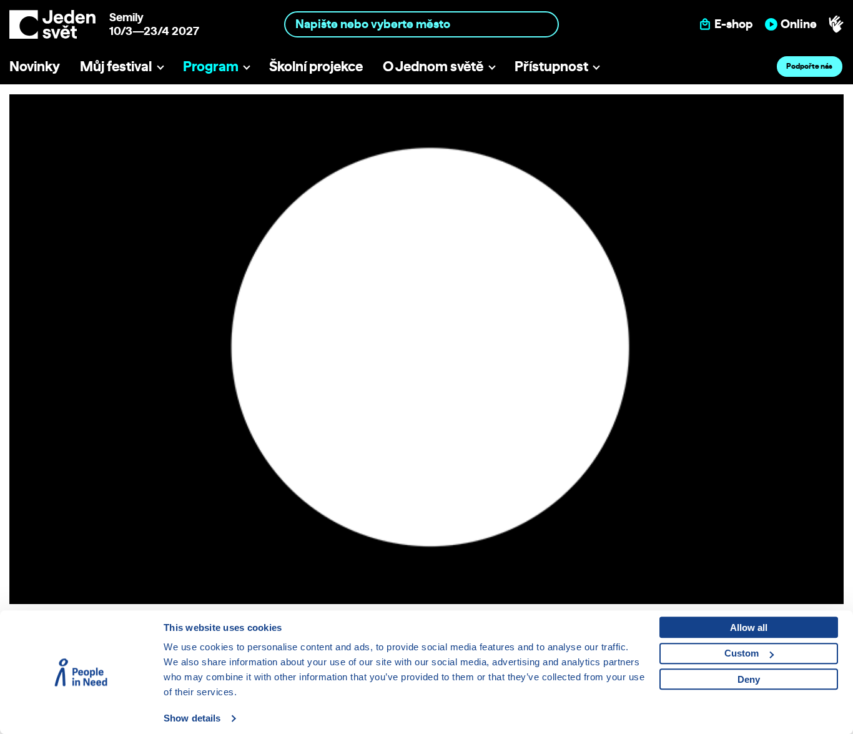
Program (211, 66)
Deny (748, 679)
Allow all (748, 627)
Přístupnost (551, 66)
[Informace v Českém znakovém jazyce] (836, 24)
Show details (192, 718)
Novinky (34, 66)
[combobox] (421, 24)
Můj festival (116, 66)
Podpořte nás (809, 66)
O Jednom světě (433, 66)
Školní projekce (316, 66)
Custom (741, 653)
